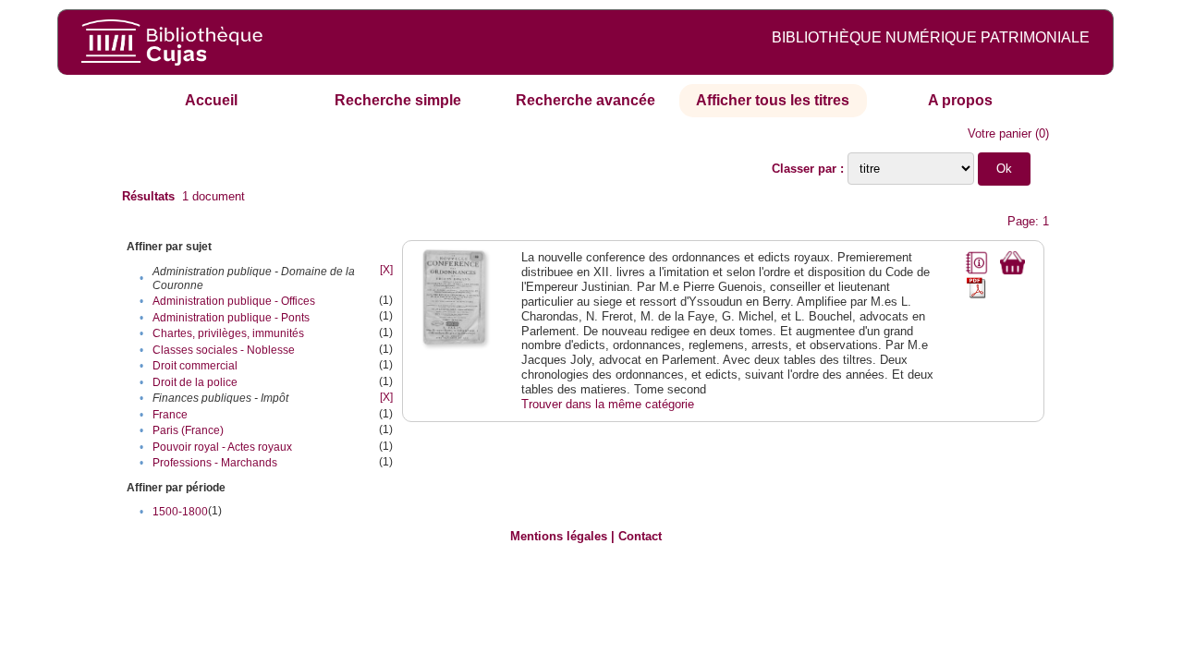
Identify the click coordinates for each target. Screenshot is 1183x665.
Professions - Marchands (214, 462)
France (170, 414)
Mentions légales (558, 536)
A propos (960, 100)
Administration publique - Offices (233, 301)
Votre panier (999, 133)
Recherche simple (398, 100)
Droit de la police (195, 382)
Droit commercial (195, 365)
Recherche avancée (585, 100)
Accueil (211, 100)
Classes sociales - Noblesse (223, 350)
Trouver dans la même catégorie (607, 404)
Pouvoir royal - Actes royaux (222, 447)
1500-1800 (180, 511)
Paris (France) (188, 430)
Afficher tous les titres (772, 100)
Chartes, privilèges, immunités (228, 333)
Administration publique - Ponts (231, 317)
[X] (386, 269)
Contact (640, 536)
